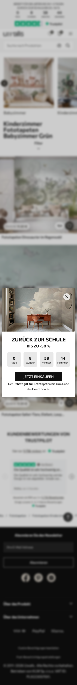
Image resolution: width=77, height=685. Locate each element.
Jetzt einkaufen (39, 376)
